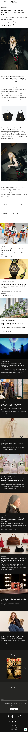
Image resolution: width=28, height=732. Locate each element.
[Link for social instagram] (15, 722)
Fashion (4, 7)
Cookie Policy (14, 729)
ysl (17, 213)
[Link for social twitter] (9, 722)
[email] (2, 25)
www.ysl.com (21, 204)
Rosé (22, 78)
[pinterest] (7, 25)
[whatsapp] (13, 25)
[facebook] (4, 25)
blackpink (4, 213)
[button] (25, 668)
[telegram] (15, 25)
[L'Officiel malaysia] (14, 2)
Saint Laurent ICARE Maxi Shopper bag (16, 81)
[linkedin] (9, 25)
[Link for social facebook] (12, 722)
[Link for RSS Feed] (18, 722)
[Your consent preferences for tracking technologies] (25, 729)
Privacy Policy (21, 705)
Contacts (14, 725)
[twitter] (11, 25)
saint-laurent (12, 213)
